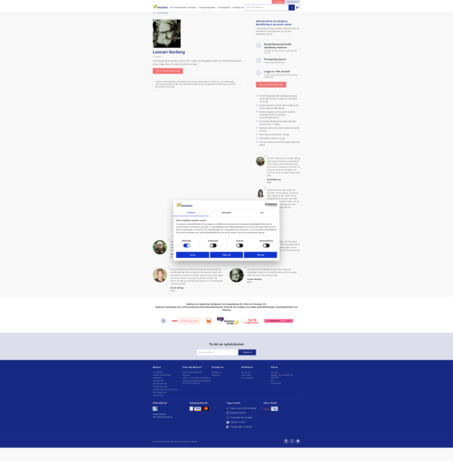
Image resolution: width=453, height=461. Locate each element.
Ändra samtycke (247, 378)
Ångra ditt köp (276, 383)
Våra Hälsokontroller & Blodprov (183, 7)
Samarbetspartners (160, 392)
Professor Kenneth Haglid (162, 375)
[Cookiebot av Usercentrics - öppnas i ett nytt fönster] (266, 205)
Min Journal (291, 2)
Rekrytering (216, 375)
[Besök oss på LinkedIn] (292, 443)
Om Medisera (157, 372)
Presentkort (278, 2)
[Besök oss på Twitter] (298, 443)
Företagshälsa (158, 395)
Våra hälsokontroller (160, 384)
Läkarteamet (157, 378)
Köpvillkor (274, 372)
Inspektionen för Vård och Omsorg (165, 389)
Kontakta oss (238, 7)
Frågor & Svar (246, 375)
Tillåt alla (260, 255)
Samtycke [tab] (191, 213)
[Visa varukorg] (296, 7)
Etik (272, 380)
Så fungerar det (158, 381)
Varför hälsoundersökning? (192, 372)
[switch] (213, 245)
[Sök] (292, 7)
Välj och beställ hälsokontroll (168, 71)
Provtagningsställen (207, 7)
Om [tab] (261, 213)
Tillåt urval (226, 255)
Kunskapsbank (224, 7)
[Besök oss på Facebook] (286, 443)
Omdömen (186, 375)
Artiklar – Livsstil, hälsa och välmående (196, 378)
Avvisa (192, 255)
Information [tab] (226, 213)
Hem (154, 13)
